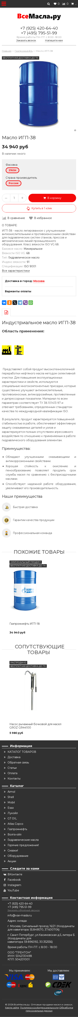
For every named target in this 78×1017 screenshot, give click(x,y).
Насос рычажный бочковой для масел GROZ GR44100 (35, 725)
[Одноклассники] (9, 302)
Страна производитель (21, 177)
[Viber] (25, 302)
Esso (11, 807)
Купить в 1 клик (41, 208)
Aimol (11, 791)
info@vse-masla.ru (20, 915)
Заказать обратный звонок (24, 910)
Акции (12, 861)
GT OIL (12, 818)
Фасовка (11, 164)
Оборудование (18, 856)
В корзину (53, 198)
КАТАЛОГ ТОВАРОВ (22, 752)
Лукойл (13, 813)
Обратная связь (18, 762)
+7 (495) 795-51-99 (39, 33)
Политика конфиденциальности (39, 1007)
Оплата (12, 773)
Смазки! (13, 850)
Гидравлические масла (23, 840)
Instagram (14, 885)
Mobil (11, 802)
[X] (14, 302)
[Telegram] (20, 302)
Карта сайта (12, 1007)
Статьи (12, 768)
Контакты (14, 778)
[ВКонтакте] (4, 302)
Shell (11, 797)
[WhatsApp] (30, 302)
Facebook (14, 879)
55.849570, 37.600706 (44, 929)
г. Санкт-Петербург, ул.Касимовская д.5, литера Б (41, 935)
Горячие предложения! (23, 845)
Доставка (14, 757)
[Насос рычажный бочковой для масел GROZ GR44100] (39, 691)
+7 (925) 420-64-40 (39, 28)
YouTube (13, 890)
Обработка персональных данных (49, 1009)
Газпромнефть (17, 829)
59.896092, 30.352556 (38, 941)
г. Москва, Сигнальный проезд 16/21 (32, 926)
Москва (38, 281)
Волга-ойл (14, 834)
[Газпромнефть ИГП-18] (39, 590)
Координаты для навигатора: (19, 940)
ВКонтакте (15, 874)
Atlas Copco (15, 824)
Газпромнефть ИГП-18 (24, 623)
